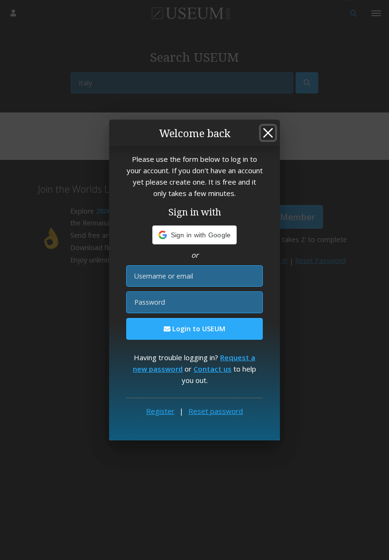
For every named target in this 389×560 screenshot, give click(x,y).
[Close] (268, 133)
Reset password (215, 411)
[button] (194, 234)
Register (160, 411)
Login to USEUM (197, 328)
